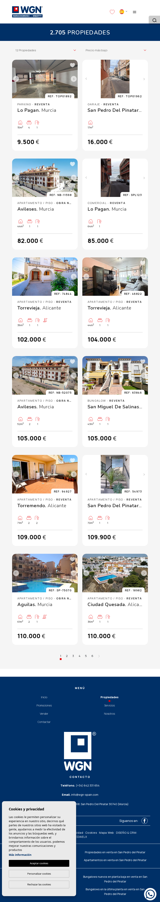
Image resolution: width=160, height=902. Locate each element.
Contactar (44, 722)
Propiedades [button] (109, 697)
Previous (16, 79)
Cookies (91, 832)
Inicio (44, 697)
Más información (20, 855)
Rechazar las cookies (39, 884)
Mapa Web (106, 832)
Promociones (44, 705)
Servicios (109, 705)
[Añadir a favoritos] (72, 65)
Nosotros (109, 713)
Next (74, 79)
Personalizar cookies (39, 873)
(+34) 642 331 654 (88, 785)
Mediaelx (80, 837)
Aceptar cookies (39, 863)
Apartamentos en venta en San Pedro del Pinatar (115, 860)
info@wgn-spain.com (84, 794)
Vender (44, 713)
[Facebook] (144, 821)
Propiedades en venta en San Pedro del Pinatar (115, 852)
